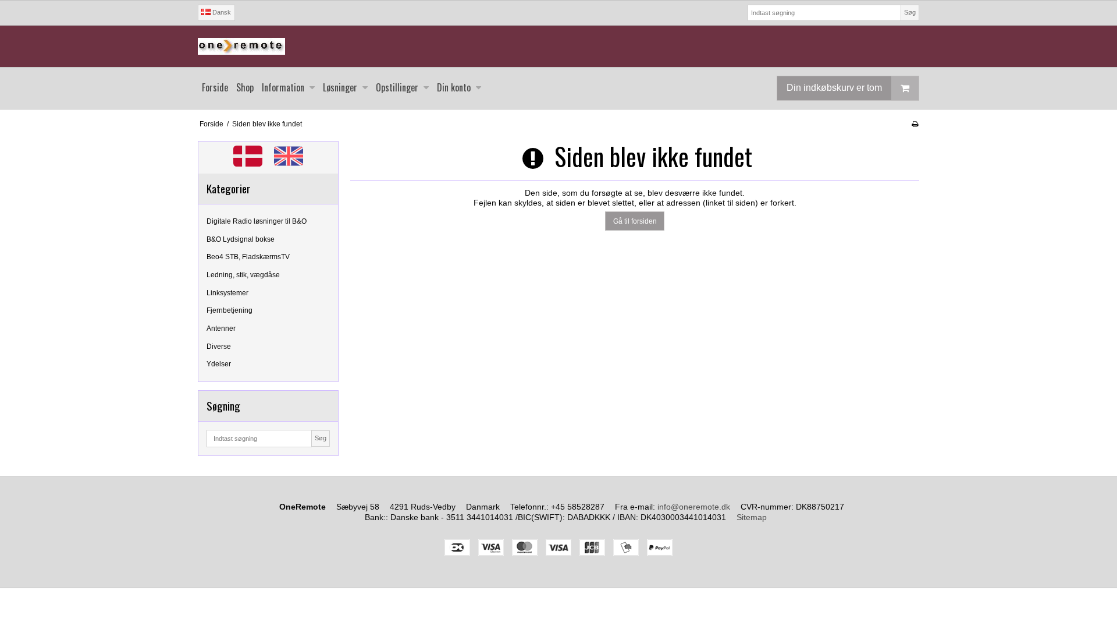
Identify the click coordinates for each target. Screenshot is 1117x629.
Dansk (221, 12)
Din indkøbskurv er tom (834, 88)
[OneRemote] (558, 46)
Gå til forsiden (635, 221)
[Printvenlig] (914, 124)
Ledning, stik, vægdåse (243, 275)
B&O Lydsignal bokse (241, 239)
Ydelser (219, 364)
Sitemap (752, 517)
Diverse (219, 346)
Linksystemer (227, 293)
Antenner (221, 328)
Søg (910, 12)
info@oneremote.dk (693, 506)
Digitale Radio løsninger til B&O (257, 221)
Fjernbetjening (229, 310)
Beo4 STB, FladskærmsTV (248, 257)
